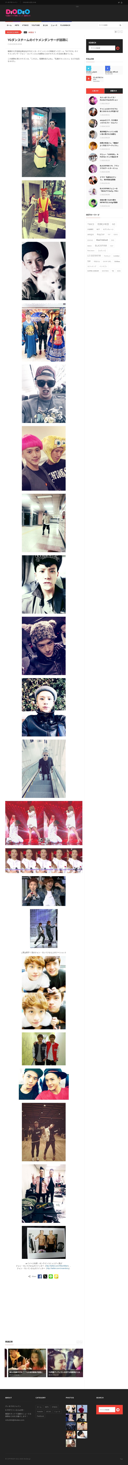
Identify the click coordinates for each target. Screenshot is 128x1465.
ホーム (9, 25)
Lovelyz (116, 256)
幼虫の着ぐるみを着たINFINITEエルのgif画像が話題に (109, 202)
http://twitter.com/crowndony (58, 1268)
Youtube (40, 1411)
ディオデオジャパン (11, 2)
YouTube (36, 25)
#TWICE (54, 1407)
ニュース (54, 25)
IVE (113, 224)
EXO (112, 240)
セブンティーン (108, 229)
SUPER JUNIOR (93, 271)
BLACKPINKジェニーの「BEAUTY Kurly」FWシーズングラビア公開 (109, 191)
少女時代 (90, 229)
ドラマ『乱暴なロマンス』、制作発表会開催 (108, 178)
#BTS (17, 25)
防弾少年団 (103, 224)
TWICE (90, 224)
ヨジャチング (91, 266)
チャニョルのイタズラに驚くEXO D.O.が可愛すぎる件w (109, 111)
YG (113, 271)
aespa (90, 234)
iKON (118, 271)
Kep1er (100, 234)
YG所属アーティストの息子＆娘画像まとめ (61, 1372)
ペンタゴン (103, 266)
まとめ (45, 25)
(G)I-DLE (90, 240)
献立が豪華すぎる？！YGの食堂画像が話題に (23, 1372)
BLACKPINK (101, 245)
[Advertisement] (77, 14)
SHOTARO (105, 271)
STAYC (116, 234)
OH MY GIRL (107, 261)
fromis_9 (107, 256)
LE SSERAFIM (94, 255)
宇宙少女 (97, 261)
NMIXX (89, 246)
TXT (109, 234)
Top (121, 1459)
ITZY (111, 246)
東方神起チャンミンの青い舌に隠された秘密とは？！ (109, 134)
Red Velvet (102, 239)
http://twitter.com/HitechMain (57, 1265)
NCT (98, 229)
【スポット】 (102, 250)
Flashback (65, 25)
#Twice (25, 25)
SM (88, 261)
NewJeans (90, 250)
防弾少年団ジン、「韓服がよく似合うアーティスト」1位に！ (109, 145)
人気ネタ (95, 91)
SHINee (117, 261)
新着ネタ (113, 91)
